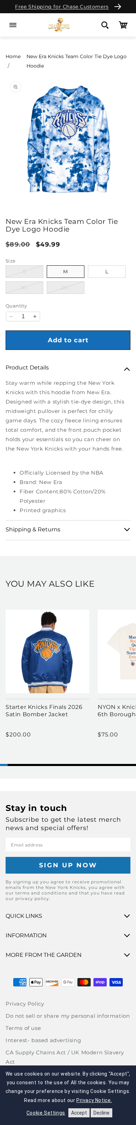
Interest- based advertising (43, 1040)
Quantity (16, 305)
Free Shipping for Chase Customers (62, 6)
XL (32, 287)
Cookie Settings (46, 1113)
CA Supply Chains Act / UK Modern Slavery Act (65, 1057)
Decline (101, 1113)
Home (13, 56)
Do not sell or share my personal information (68, 1016)
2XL (72, 287)
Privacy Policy (25, 1003)
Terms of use (23, 1028)
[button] (12, 25)
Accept (79, 1113)
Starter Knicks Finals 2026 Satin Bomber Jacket (44, 711)
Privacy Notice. (94, 1100)
